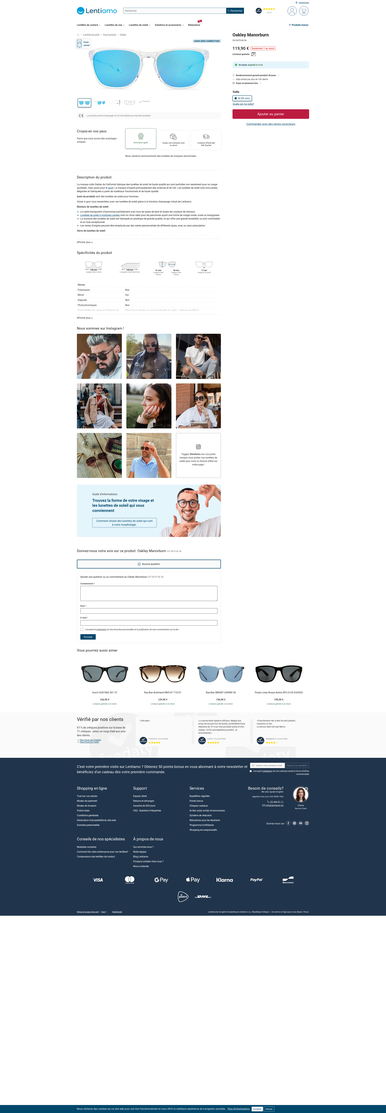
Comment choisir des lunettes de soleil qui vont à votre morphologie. (124, 522)
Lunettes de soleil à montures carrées (100, 215)
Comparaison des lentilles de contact (96, 856)
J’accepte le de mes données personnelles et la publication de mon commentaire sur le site (131, 629)
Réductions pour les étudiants (205, 820)
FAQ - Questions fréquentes (147, 810)
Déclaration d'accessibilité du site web (96, 820)
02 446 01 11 (276, 801)
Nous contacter (141, 866)
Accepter (257, 1109)
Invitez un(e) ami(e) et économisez (207, 810)
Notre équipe (139, 851)
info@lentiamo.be (274, 805)
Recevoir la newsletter (297, 765)
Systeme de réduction (201, 815)
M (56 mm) (244, 98)
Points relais (83, 810)
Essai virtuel (87, 43)
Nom (83, 605)
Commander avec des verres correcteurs (270, 124)
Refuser (269, 1109)
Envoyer (88, 637)
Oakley (123, 34)
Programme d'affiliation (202, 825)
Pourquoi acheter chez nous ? (148, 861)
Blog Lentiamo (140, 856)
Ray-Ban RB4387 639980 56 (221, 692)
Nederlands (304, 2)
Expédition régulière (200, 796)
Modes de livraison (86, 805)
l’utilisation (267, 771)
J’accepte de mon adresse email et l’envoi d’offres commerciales (281, 772)
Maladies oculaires (86, 846)
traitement (101, 629)
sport (110, 187)
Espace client (140, 796)
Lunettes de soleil (91, 34)
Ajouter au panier (270, 114)
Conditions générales (87, 815)
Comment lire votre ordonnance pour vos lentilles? (102, 851)
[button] (84, 102)
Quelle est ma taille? (243, 104)
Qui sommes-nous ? (143, 846)
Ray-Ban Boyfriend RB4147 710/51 (162, 692)
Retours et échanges (143, 800)
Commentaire (87, 583)
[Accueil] (78, 34)
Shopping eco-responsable (203, 829)
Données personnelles (88, 825)
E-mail (84, 617)
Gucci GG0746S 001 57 (104, 692)
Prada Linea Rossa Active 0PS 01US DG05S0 (279, 692)
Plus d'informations (239, 1108)
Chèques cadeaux (199, 805)
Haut (103, 911)
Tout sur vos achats (87, 796)
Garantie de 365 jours (144, 805)
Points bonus (196, 800)
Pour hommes (109, 34)
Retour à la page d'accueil (88, 911)
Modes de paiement (87, 800)
